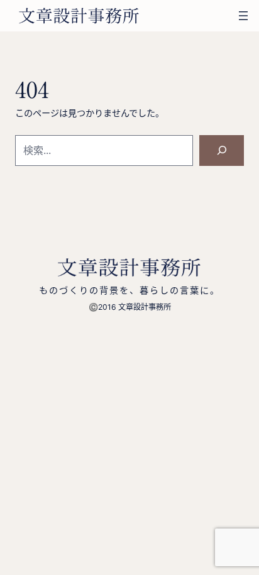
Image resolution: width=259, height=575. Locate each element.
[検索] (221, 150)
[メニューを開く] (243, 15)
